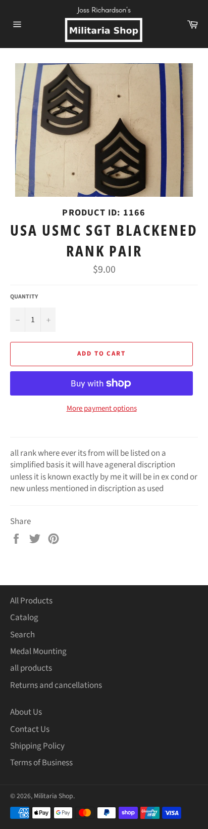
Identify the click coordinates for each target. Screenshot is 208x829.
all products (31, 668)
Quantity (24, 297)
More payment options (102, 409)
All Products (31, 601)
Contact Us (29, 729)
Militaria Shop (53, 796)
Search (22, 635)
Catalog (24, 618)
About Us (26, 712)
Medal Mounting (38, 651)
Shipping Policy (37, 746)
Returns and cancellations (56, 685)
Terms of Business (41, 763)
